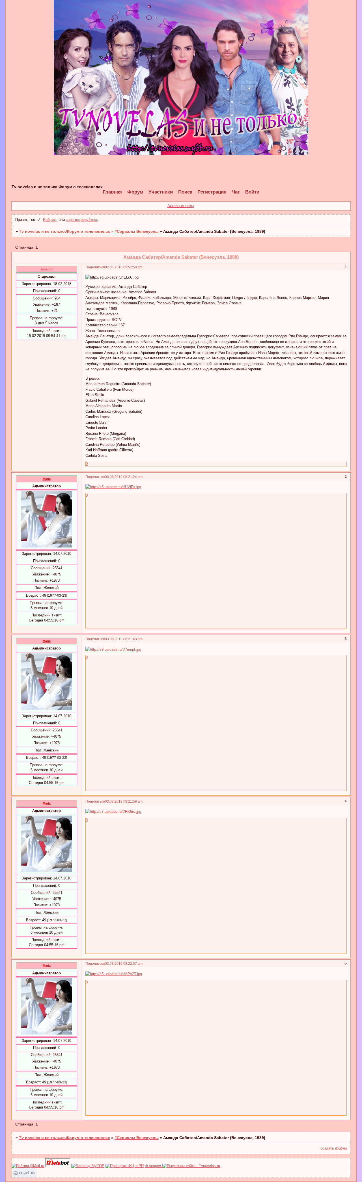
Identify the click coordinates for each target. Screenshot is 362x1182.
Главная (112, 192)
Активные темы (180, 206)
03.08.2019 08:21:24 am (124, 477)
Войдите (50, 220)
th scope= (153, 1166)
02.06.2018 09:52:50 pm (124, 267)
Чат (236, 192)
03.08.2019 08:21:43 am (124, 639)
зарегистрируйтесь (82, 220)
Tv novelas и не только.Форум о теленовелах (64, 231)
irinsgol (46, 269)
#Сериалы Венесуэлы (137, 231)
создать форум (333, 1148)
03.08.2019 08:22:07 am (124, 963)
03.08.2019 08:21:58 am (124, 801)
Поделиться (95, 267)
